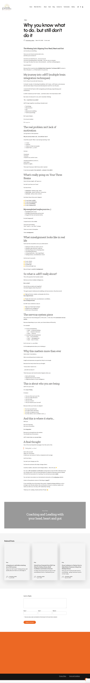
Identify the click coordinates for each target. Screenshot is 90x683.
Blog (25, 20)
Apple (47, 480)
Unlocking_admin (30, 40)
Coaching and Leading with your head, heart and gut (45, 515)
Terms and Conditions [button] (74, 676)
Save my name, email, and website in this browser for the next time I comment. (41, 617)
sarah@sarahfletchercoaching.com (56, 648)
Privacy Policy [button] (62, 676)
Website (54, 610)
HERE (56, 474)
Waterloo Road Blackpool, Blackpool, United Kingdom (54, 653)
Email (39, 610)
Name (25, 610)
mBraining (56, 477)
